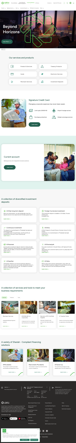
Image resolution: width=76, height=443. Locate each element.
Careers (46, 420)
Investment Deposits (23, 8)
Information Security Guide (50, 417)
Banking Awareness (32, 414)
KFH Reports (30, 420)
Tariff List (30, 417)
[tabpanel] (38, 314)
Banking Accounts (10, 8)
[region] (20, 435)
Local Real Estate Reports (50, 405)
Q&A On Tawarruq (65, 405)
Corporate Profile (48, 411)
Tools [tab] (19, 297)
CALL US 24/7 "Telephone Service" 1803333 (35, 388)
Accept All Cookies (34, 439)
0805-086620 (36, 392)
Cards (17, 8)
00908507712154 (30, 397)
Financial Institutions (32, 423)
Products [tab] (12, 297)
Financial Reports (48, 402)
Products (2, 8)
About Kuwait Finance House (34, 402)
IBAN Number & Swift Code (50, 423)
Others (41, 8)
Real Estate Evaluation (66, 408)
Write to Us (57, 387)
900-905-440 (44, 397)
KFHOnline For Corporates (34, 8)
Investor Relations (48, 408)
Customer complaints (49, 414)
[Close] (38, 429)
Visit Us (6, 387)
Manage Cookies (25, 439)
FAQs (63, 402)
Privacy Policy (45, 436)
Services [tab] (4, 297)
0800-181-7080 (37, 397)
